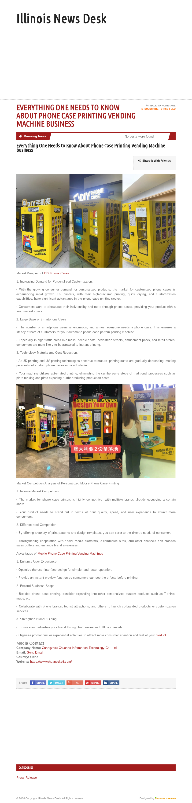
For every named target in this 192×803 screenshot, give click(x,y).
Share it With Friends (156, 160)
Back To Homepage (163, 105)
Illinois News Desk (61, 18)
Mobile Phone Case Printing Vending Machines (70, 553)
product (161, 635)
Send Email (35, 652)
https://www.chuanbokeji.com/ (51, 661)
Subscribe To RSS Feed (160, 109)
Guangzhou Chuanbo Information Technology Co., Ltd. (80, 648)
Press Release (26, 777)
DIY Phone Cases (56, 273)
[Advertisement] (145, 61)
